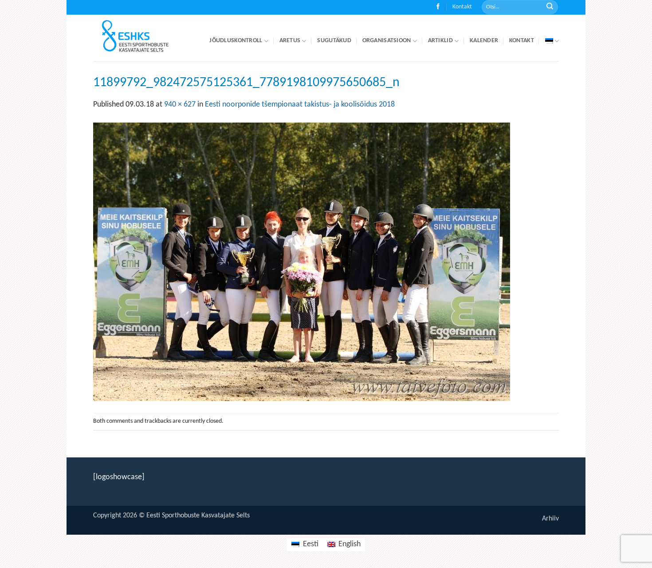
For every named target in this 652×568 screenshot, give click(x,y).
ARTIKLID (440, 40)
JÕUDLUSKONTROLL (235, 40)
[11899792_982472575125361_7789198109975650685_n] (301, 262)
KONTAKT (521, 40)
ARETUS (290, 40)
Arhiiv (550, 518)
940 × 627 (180, 104)
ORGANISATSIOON (386, 40)
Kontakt (462, 7)
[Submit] (549, 7)
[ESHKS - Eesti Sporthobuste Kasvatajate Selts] (143, 38)
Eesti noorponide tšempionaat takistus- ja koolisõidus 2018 (300, 104)
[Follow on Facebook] (438, 7)
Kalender (484, 40)
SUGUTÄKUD (334, 40)
